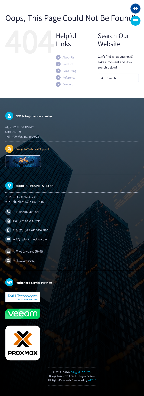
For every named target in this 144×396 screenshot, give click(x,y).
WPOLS (92, 380)
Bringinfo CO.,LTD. (81, 372)
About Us (68, 57)
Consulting (69, 71)
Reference (69, 77)
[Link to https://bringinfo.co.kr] (135, 9)
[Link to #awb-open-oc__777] (135, 21)
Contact (68, 84)
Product (68, 64)
